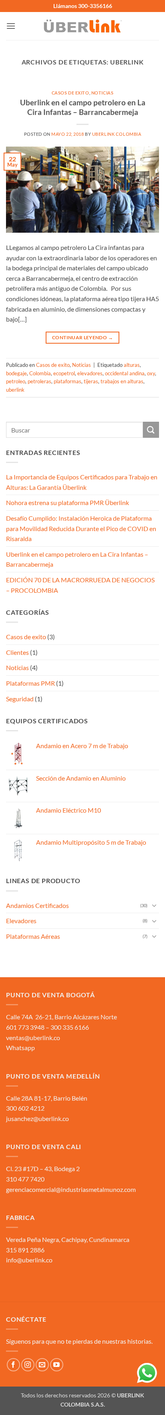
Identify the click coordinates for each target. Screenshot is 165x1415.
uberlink (15, 389)
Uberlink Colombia (116, 134)
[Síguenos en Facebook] (13, 1364)
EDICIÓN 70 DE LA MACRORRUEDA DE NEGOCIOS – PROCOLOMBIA (80, 585)
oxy (151, 373)
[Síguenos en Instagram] (27, 1364)
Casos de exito (70, 92)
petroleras (39, 381)
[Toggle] (154, 905)
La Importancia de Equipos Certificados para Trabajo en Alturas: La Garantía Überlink (81, 482)
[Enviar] (151, 429)
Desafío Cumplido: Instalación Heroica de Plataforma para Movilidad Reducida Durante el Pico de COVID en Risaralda (81, 528)
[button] (11, 26)
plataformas (67, 381)
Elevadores (21, 920)
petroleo (15, 381)
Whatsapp (20, 1047)
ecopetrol (64, 373)
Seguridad (20, 698)
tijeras (91, 381)
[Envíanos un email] (42, 1364)
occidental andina (125, 373)
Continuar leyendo (82, 337)
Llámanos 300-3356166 (82, 5)
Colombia (40, 373)
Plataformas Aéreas (33, 936)
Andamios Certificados (37, 905)
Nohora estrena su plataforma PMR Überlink (67, 502)
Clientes (17, 652)
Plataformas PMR (30, 683)
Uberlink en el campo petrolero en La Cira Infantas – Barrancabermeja (82, 107)
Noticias (102, 92)
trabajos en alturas (122, 381)
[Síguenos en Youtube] (56, 1364)
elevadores (90, 373)
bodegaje (16, 373)
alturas (132, 365)
